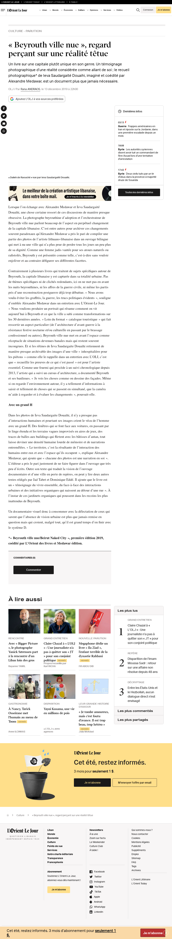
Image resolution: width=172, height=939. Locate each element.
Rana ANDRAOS (30, 89)
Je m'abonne (153, 933)
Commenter (33, 569)
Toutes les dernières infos (139, 192)
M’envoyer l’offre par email (134, 782)
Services (52, 850)
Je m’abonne (92, 782)
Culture (15, 31)
